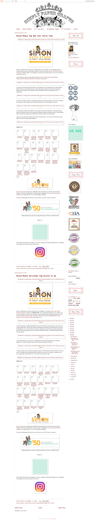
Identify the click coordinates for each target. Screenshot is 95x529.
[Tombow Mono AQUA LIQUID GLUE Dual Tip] (41, 159)
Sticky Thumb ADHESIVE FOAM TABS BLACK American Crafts (20, 173)
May (72, 368)
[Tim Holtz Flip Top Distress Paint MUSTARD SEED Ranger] (40, 146)
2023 (71, 324)
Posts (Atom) (24, 510)
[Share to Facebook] (47, 266)
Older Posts (61, 508)
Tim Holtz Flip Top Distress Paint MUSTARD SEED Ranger (41, 149)
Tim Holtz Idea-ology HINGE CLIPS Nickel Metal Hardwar (55, 162)
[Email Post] (40, 266)
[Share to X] (45, 266)
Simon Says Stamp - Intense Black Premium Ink (48, 138)
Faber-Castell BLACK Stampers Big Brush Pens (47, 162)
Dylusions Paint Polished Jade (55, 373)
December (73, 336)
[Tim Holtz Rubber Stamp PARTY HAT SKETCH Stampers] (27, 135)
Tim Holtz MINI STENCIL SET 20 (33, 149)
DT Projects (66, 29)
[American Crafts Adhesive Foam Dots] (34, 405)
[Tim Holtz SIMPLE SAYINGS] (27, 159)
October (73, 358)
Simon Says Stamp (20, 191)
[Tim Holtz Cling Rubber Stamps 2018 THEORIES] (41, 135)
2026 (71, 318)
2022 (71, 326)
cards (77, 301)
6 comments (35, 266)
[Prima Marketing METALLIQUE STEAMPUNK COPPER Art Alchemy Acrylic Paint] (41, 393)
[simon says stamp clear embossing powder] (55, 135)
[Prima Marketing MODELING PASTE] (41, 405)
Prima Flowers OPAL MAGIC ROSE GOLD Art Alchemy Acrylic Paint (34, 384)
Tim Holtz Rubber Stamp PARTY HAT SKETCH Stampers (26, 138)
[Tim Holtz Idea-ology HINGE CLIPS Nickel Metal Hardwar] (55, 159)
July (72, 364)
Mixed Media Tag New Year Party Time (34, 36)
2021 (71, 328)
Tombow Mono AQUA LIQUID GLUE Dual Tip (40, 161)
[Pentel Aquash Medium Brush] (33, 169)
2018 (71, 334)
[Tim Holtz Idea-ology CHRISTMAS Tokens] (20, 393)
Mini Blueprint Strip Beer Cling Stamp (31, 78)
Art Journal (70, 296)
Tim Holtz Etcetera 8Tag (19, 137)
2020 (71, 330)
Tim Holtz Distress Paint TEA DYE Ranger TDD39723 (54, 150)
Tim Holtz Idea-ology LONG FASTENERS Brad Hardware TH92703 (26, 396)
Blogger (54, 518)
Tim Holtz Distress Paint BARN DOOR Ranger (40, 373)
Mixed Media (26, 29)
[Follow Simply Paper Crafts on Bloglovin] (74, 120)
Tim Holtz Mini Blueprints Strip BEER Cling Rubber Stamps (34, 138)
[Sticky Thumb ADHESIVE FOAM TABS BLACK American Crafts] (20, 169)
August (72, 362)
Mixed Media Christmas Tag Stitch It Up (36, 276)
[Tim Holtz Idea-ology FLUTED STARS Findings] (34, 159)
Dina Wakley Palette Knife (55, 383)
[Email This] (42, 266)
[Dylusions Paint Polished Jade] (55, 370)
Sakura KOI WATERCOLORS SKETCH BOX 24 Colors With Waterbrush (27, 173)
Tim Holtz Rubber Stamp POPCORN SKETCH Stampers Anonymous (26, 150)
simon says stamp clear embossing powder (55, 138)
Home (18, 29)
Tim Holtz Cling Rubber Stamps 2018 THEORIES (41, 138)
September (73, 360)
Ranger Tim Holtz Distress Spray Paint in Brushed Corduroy (47, 150)
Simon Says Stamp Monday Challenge (38, 268)
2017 (71, 379)
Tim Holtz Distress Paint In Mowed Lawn (48, 373)
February (73, 374)
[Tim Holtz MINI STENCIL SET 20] (34, 146)
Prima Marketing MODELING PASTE (41, 407)
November (73, 356)
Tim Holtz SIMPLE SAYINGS (26, 161)
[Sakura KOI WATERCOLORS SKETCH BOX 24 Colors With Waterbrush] (27, 169)
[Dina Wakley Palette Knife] (55, 381)
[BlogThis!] (44, 266)
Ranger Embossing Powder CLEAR (41, 383)
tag (48, 268)
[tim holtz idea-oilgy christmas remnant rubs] (55, 393)
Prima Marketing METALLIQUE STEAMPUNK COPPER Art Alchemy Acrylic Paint (41, 396)
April (72, 370)
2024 (71, 322)
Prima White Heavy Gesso (26, 373)
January (73, 376)
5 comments (35, 501)
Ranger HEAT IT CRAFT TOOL (20, 149)
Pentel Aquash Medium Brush (33, 172)
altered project (76, 300)
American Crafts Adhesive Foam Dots (34, 407)
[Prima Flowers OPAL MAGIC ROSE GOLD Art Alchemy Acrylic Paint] (34, 381)
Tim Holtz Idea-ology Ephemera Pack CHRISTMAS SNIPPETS (48, 396)
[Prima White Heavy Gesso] (27, 370)
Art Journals (39, 29)
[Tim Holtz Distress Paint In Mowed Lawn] (48, 370)
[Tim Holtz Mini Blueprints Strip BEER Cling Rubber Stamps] (33, 135)
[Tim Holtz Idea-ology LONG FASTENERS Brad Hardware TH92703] (27, 393)
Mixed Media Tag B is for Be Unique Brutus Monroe (75, 352)
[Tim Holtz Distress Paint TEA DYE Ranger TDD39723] (55, 146)
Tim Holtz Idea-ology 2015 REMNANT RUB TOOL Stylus (20, 408)
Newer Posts (18, 508)
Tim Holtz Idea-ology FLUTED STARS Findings (34, 161)
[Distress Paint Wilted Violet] (19, 159)
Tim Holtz (51, 268)
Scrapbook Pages (53, 29)
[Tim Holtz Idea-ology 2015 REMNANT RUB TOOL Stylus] (20, 405)
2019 (71, 332)
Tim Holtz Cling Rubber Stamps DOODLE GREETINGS (19, 384)
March (72, 372)
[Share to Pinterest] (48, 266)
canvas (69, 301)
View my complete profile (73, 57)
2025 (71, 320)
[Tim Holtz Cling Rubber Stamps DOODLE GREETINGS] (19, 381)
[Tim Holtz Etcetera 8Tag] (20, 135)
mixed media (22, 268)
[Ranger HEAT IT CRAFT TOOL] (20, 146)
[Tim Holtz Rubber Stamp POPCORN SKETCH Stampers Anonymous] (27, 146)
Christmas (22, 503)
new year (28, 268)
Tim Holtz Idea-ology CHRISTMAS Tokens (19, 395)
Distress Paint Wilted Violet (19, 161)
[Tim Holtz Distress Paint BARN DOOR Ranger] (40, 370)
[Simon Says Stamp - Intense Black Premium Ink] (48, 135)
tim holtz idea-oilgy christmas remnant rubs (55, 395)
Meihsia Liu (23, 266)
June (72, 366)
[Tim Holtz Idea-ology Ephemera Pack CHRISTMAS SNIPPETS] (48, 393)
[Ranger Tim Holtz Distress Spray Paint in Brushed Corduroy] (48, 146)
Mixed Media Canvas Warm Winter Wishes (75, 348)
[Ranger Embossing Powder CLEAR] (40, 381)
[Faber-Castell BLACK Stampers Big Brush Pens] (47, 159)
